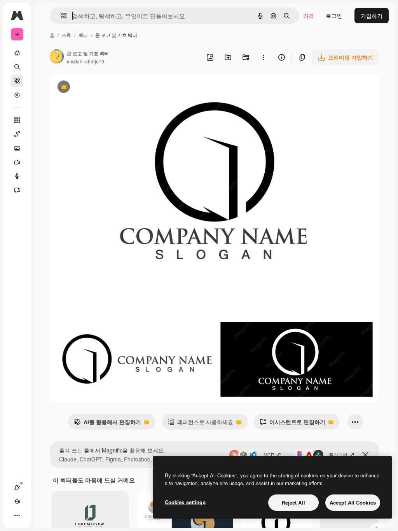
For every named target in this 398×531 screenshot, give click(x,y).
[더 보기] (17, 515)
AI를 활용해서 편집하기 (107, 424)
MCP (269, 454)
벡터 (83, 34)
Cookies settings (185, 502)
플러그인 (338, 454)
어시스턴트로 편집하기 (292, 424)
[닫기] (365, 454)
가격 (308, 15)
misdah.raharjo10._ (87, 61)
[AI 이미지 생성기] (17, 148)
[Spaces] (17, 134)
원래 (94, 88)
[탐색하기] (17, 95)
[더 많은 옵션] (263, 57)
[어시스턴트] (17, 190)
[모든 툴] (17, 120)
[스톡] (17, 81)
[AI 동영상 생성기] (17, 162)
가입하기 (371, 15)
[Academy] (17, 501)
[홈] (17, 53)
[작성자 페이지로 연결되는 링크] (57, 57)
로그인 (334, 15)
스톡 (66, 34)
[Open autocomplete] (61, 16)
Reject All (293, 502)
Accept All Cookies (353, 502)
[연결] (17, 487)
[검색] (17, 67)
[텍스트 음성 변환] (17, 176)
